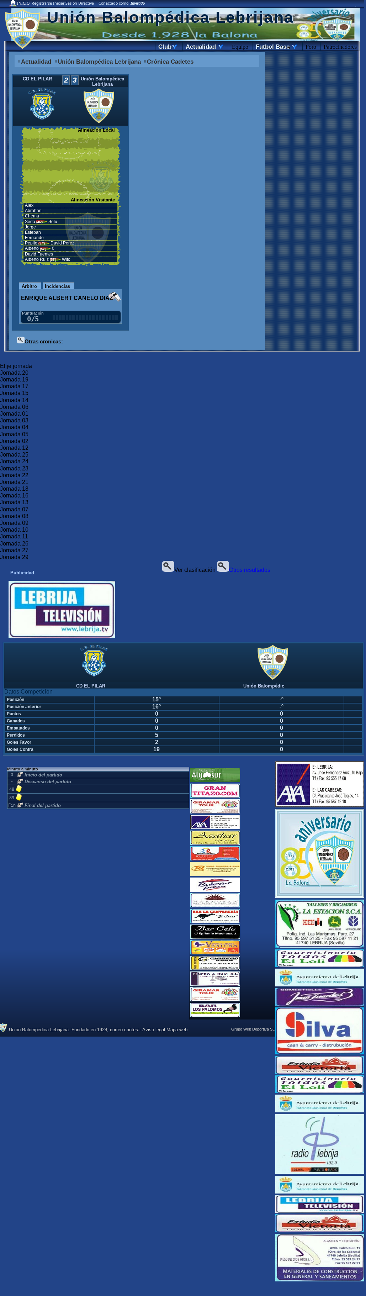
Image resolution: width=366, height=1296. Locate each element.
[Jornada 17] (182, 386)
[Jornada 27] (182, 550)
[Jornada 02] (182, 441)
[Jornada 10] (182, 530)
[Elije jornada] (182, 366)
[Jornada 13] (182, 502)
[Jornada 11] (182, 536)
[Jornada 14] (182, 400)
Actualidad (204, 46)
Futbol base (276, 46)
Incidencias (57, 286)
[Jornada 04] (182, 427)
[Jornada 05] (182, 434)
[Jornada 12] (182, 448)
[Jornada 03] (182, 420)
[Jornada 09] (182, 523)
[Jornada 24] (182, 461)
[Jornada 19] (182, 379)
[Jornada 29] (182, 557)
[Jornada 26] (182, 544)
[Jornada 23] (182, 468)
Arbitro (29, 286)
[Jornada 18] (182, 489)
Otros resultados (249, 570)
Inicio (23, 3)
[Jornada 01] (182, 414)
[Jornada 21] (182, 482)
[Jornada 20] (182, 373)
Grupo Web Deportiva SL (253, 1029)
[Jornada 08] (182, 516)
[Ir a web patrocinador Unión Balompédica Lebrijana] (84, 610)
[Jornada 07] (182, 509)
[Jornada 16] (182, 495)
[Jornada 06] (182, 407)
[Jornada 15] (182, 393)
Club (167, 46)
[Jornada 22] (182, 475)
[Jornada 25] (182, 455)
